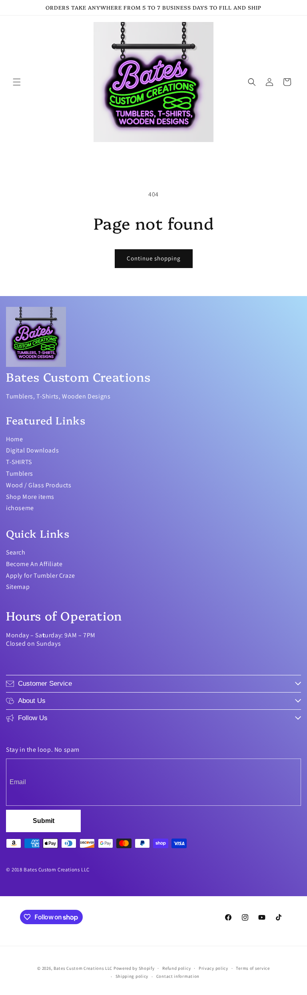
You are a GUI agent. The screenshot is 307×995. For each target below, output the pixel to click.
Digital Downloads (32, 450)
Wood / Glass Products (39, 485)
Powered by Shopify (134, 968)
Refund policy (176, 968)
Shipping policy (132, 976)
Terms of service (252, 968)
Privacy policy (213, 968)
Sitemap (18, 587)
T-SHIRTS (19, 462)
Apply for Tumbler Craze (40, 575)
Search (16, 552)
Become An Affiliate (34, 564)
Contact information (177, 976)
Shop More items (30, 496)
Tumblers (19, 473)
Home (14, 439)
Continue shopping (154, 258)
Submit (43, 820)
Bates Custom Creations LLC (84, 968)
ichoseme (20, 508)
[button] (17, 82)
